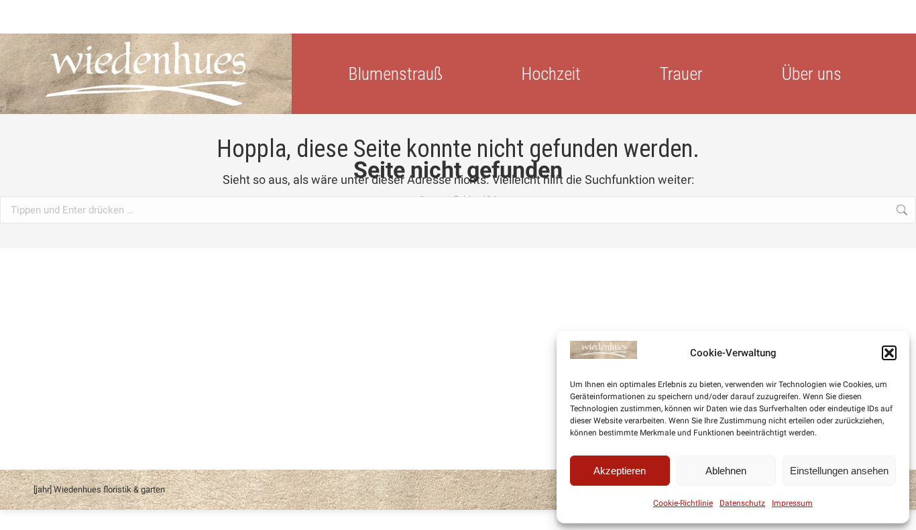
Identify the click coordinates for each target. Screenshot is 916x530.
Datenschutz (742, 503)
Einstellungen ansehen (839, 470)
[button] (889, 353)
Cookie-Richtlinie (683, 503)
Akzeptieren (619, 470)
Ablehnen (725, 470)
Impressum (792, 503)
